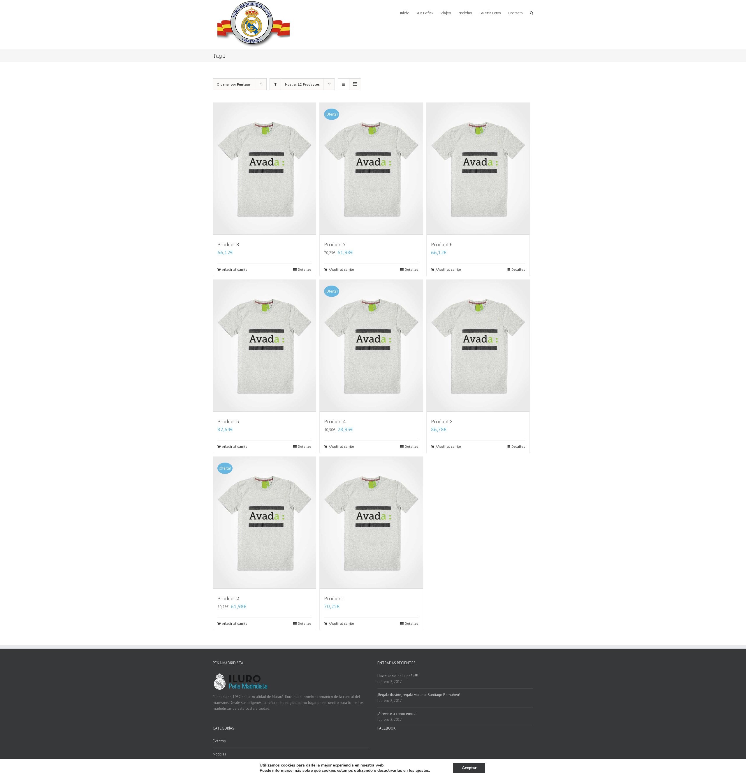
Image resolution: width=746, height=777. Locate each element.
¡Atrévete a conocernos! (396, 713)
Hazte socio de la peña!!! (397, 675)
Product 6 (442, 244)
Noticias (219, 754)
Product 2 (228, 598)
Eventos (219, 741)
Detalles (305, 269)
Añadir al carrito (234, 269)
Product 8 (228, 244)
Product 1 (334, 598)
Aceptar (469, 768)
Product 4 (335, 421)
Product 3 (442, 421)
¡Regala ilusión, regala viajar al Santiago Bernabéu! (418, 694)
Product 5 (228, 421)
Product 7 (335, 244)
